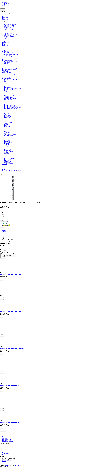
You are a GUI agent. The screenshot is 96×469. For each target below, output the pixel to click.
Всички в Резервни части (8, 112)
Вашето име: (2, 245)
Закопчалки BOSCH (7, 133)
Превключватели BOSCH (8, 116)
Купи (1, 221)
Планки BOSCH (7, 126)
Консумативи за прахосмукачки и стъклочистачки (12, 88)
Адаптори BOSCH (7, 123)
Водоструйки (6, 49)
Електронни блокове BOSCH (9, 124)
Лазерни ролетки (7, 62)
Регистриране (6, 3)
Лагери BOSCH (7, 118)
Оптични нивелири (7, 64)
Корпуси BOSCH (7, 136)
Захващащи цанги (7, 96)
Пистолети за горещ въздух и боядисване (9, 69)
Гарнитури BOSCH (7, 150)
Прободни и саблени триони (7, 47)
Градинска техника (5, 51)
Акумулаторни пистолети (8, 30)
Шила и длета (6, 82)
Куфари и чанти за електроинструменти (11, 108)
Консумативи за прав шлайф (9, 93)
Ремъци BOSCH (7, 121)
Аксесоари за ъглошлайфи (8, 97)
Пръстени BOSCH (7, 127)
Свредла (5, 80)
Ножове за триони (7, 86)
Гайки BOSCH (6, 131)
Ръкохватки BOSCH (7, 117)
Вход (5, 4)
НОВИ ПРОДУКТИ (5, 17)
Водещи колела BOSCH (8, 142)
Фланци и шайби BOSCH (8, 161)
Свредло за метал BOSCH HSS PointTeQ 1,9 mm (10, 385)
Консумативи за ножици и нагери (10, 101)
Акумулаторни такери (8, 33)
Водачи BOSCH (7, 145)
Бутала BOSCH (7, 141)
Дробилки (6, 58)
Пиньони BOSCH (7, 125)
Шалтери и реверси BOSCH (9, 158)
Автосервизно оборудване (6, 73)
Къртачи (3, 44)
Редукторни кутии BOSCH (9, 148)
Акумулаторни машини (6, 23)
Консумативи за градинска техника (10, 105)
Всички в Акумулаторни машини (10, 24)
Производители (5, 446)
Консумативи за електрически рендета (11, 106)
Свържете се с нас (5, 19)
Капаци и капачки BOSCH (9, 135)
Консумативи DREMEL (8, 92)
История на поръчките (6, 452)
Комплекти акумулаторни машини (10, 41)
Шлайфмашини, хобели (6, 59)
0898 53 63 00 (4, 460)
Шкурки (5, 83)
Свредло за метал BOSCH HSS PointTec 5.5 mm (10, 274)
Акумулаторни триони (8, 32)
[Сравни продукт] (3, 299)
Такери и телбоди (5, 71)
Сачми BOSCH (7, 153)
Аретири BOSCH (7, 114)
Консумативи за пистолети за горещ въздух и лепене (13, 107)
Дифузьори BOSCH (7, 146)
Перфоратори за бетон (6, 42)
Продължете (3, 258)
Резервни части (5, 111)
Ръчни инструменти (5, 70)
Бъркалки (6, 103)
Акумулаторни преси (8, 40)
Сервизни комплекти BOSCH (9, 155)
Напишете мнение (7, 204)
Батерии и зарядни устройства (9, 89)
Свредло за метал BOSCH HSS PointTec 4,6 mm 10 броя (11, 170)
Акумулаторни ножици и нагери (10, 39)
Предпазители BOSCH (8, 139)
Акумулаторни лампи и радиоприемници (11, 37)
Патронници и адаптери (8, 85)
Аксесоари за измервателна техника (10, 109)
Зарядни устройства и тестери (9, 77)
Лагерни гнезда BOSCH (8, 151)
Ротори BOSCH (7, 113)
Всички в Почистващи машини (9, 48)
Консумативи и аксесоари (6, 78)
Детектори (6, 65)
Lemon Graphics (7, 465)
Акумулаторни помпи (8, 38)
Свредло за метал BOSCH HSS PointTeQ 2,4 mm (10, 404)
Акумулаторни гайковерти (9, 31)
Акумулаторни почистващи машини (10, 34)
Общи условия (4, 438)
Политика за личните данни (7, 440)
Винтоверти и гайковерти (6, 45)
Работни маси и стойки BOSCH (9, 95)
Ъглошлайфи (4, 46)
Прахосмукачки (7, 50)
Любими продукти (5, 453)
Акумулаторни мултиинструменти (10, 28)
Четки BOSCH (6, 120)
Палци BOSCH (7, 143)
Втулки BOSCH (7, 130)
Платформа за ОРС (5, 447)
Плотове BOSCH (7, 140)
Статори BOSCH (7, 162)
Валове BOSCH (7, 115)
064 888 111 (4, 461)
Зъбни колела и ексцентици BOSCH (10, 134)
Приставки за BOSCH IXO (9, 94)
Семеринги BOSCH (7, 154)
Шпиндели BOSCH (7, 160)
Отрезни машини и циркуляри (7, 67)
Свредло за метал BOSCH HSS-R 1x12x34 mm (10, 367)
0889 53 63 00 (9, 460)
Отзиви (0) (4, 231)
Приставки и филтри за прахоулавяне (10, 98)
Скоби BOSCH (7, 157)
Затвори (2, 227)
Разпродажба (4, 16)
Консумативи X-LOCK (8, 104)
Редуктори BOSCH (7, 159)
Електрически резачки (8, 55)
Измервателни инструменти (7, 60)
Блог (3, 18)
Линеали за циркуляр (8, 99)
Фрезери (5, 91)
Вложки (5, 90)
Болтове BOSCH (7, 128)
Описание (4, 230)
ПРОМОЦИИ (4, 15)
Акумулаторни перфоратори (9, 35)
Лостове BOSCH (7, 152)
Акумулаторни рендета (8, 27)
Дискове (5, 81)
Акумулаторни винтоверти (9, 25)
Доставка (4, 437)
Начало (3, 14)
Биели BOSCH (6, 119)
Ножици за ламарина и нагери (7, 72)
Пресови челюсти (7, 110)
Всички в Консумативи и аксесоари (10, 79)
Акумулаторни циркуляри (8, 29)
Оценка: (1, 251)
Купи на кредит (5, 221)
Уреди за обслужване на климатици (10, 76)
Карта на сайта (4, 454)
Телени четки (6, 102)
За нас (3, 435)
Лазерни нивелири (7, 63)
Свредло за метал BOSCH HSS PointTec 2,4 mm (10, 311)
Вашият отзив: (2, 249)
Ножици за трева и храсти (8, 56)
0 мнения (2, 204)
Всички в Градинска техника (9, 52)
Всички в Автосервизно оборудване (10, 74)
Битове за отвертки (7, 87)
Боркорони (6, 84)
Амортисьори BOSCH (8, 122)
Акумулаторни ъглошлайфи (9, 26)
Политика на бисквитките (6, 439)
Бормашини (4, 43)
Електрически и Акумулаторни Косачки (11, 54)
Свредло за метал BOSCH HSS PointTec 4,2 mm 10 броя (12, 348)
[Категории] (4, 21)
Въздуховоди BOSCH (8, 149)
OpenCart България (18, 465)
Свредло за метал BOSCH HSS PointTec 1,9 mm (10, 292)
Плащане (4, 436)
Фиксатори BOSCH (7, 144)
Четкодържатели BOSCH (8, 163)
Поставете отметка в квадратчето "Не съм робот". (9, 253)
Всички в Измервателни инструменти (10, 61)
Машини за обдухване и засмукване (10, 57)
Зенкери (5, 100)
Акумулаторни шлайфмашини (9, 36)
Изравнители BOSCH (8, 137)
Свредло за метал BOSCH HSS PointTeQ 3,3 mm (10, 422)
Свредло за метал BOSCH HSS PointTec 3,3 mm (10, 329)
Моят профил (4, 451)
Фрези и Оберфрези (5, 66)
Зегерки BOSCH (7, 132)
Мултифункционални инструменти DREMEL (10, 68)
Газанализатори (7, 75)
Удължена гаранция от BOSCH (7, 441)
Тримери (5, 53)
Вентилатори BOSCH (8, 129)
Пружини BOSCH (7, 147)
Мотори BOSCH (7, 138)
